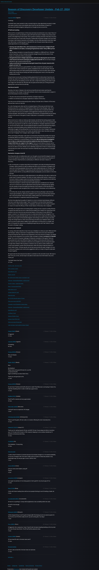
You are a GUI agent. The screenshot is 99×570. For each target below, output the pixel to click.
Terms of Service (29, 565)
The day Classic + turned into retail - (16, 283)
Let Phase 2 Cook (12, 313)
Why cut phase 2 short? (13, 268)
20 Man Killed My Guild (13, 292)
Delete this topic (11, 295)
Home (9, 565)
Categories (14, 565)
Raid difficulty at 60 (12, 271)
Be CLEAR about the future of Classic (16, 298)
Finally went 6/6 (11, 274)
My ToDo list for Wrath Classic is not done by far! (18, 277)
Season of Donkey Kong (13, 316)
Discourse (16, 569)
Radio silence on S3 (12, 289)
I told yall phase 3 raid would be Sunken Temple (18, 325)
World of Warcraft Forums (6, 1)
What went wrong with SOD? (14, 301)
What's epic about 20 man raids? (15, 322)
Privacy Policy (38, 565)
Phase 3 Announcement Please (14, 286)
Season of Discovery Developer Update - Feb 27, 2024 (39, 9)
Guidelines (21, 565)
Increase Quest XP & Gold (13, 319)
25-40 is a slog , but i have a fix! (15, 265)
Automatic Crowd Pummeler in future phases (17, 304)
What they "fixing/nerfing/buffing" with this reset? (18, 280)
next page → (11, 557)
